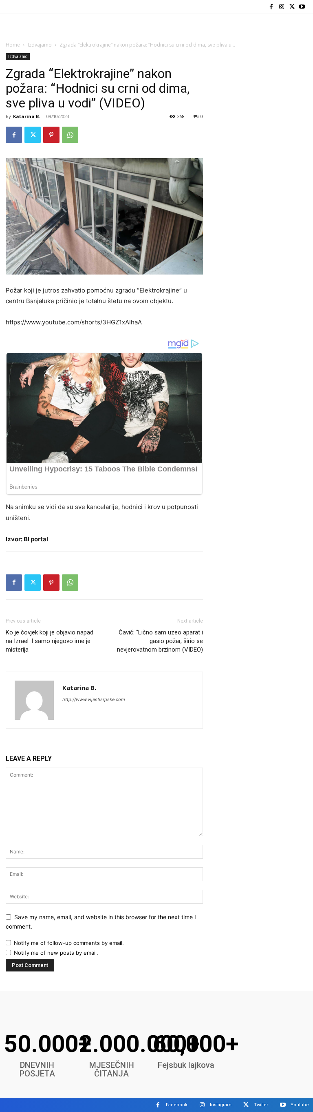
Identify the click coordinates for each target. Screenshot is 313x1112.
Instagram (220, 1105)
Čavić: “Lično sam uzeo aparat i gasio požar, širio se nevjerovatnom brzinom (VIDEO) (160, 641)
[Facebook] (271, 7)
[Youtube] (302, 7)
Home (13, 44)
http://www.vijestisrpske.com (93, 699)
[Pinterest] (51, 135)
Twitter (261, 1105)
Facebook (176, 1105)
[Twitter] (292, 7)
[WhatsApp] (70, 135)
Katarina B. (26, 116)
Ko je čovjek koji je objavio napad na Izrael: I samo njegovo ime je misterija (49, 641)
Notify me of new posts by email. (56, 952)
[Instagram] (281, 7)
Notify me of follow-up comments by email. (69, 943)
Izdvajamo (40, 44)
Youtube (300, 1105)
